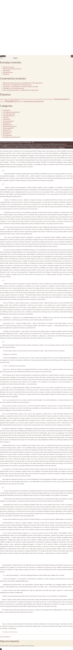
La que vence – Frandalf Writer (11, 86)
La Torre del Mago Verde (17, 88)
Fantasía (28, 99)
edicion (19, 99)
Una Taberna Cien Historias (34, 101)
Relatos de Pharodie (8, 126)
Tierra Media (6, 135)
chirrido (14, 99)
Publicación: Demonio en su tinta (12, 68)
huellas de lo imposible (38, 99)
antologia (2, 99)
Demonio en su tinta (8, 67)
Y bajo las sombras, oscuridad (30, 86)
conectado (15, 645)
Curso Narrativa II (8, 115)
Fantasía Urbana (7, 121)
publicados (21, 101)
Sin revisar (6, 133)
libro (44, 99)
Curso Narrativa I (7, 114)
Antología (5, 110)
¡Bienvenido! (6, 70)
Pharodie (11, 101)
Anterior (33, 147)
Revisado (5, 130)
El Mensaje (6, 74)
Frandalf (4, 146)
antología (7, 99)
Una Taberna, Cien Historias (10, 137)
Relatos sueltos (7, 128)
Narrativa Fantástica (62, 99)
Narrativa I (2, 101)
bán (10, 99)
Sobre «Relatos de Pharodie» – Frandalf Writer (15, 90)
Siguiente (62, 147)
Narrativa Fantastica (50, 99)
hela (32, 99)
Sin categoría (6, 131)
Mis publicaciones (8, 72)
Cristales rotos (34, 90)
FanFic (5, 117)
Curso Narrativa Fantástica (10, 112)
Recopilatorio (6, 124)
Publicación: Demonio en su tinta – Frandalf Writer (17, 83)
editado (24, 99)
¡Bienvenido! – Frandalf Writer (11, 84)
